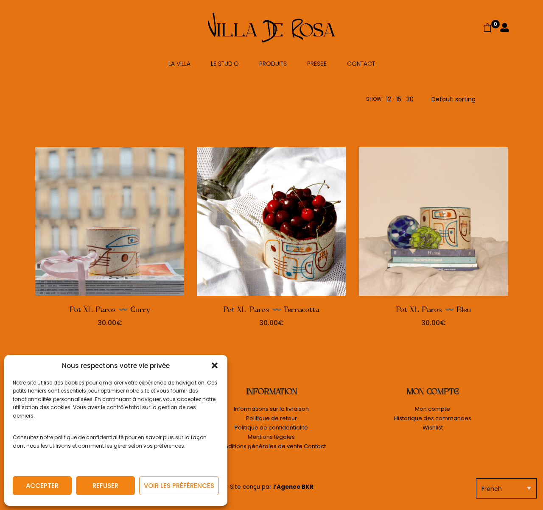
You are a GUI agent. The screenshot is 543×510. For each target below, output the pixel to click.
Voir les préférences (179, 485)
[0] (487, 27)
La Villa (179, 63)
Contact (361, 63)
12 (388, 99)
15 (398, 99)
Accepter (42, 485)
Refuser (105, 485)
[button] (214, 365)
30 (410, 99)
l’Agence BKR (293, 487)
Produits (273, 63)
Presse (317, 63)
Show (374, 99)
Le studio (225, 63)
